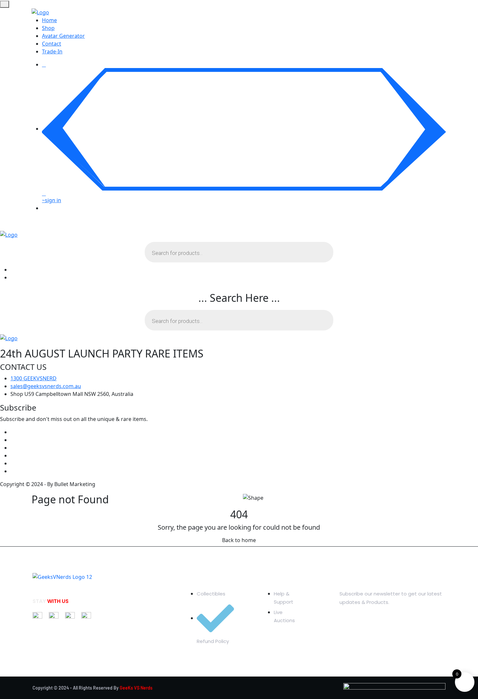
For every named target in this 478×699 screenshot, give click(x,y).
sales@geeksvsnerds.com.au (45, 386)
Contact (51, 43)
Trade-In (52, 51)
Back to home (239, 540)
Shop (48, 28)
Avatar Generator (63, 35)
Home (49, 20)
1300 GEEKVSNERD (33, 378)
